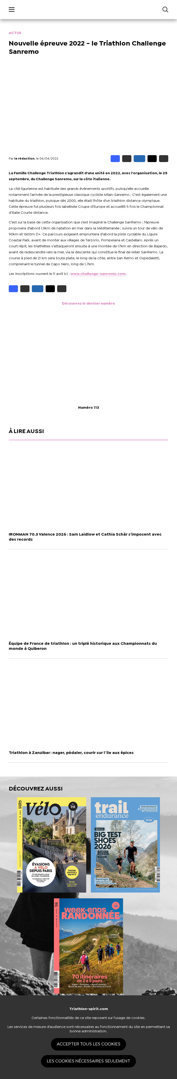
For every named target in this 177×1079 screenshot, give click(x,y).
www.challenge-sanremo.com (98, 273)
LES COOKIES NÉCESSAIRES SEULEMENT (88, 1061)
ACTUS (15, 32)
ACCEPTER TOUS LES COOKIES (88, 1044)
